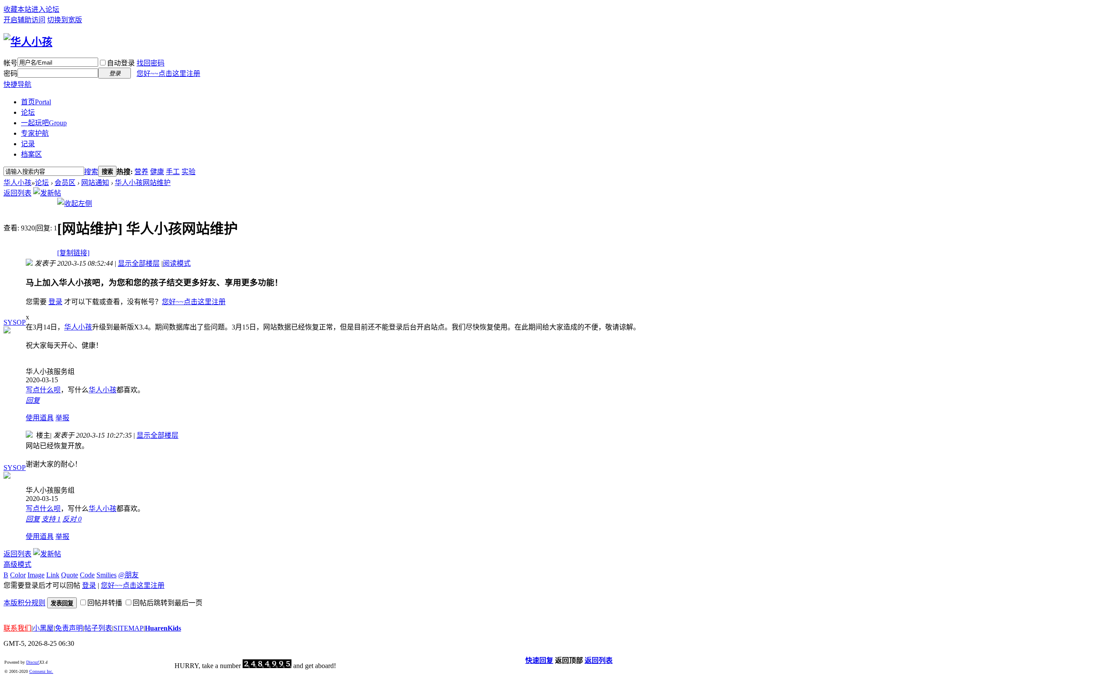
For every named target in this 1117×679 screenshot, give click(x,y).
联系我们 (17, 628)
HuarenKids (163, 628)
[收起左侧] (74, 203)
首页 (36, 102)
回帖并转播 (104, 603)
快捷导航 (17, 84)
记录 (28, 143)
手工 (173, 171)
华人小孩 (17, 182)
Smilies (106, 575)
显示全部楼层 (139, 263)
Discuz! (32, 662)
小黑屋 (43, 628)
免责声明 (69, 628)
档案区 (31, 154)
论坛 (28, 112)
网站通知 (95, 182)
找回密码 (150, 63)
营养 (141, 171)
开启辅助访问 (24, 20)
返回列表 (17, 193)
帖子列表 (98, 628)
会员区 (65, 182)
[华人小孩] (27, 42)
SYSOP (14, 322)
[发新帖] (47, 193)
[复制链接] (73, 253)
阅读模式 (177, 263)
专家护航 (35, 133)
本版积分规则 (24, 603)
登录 (55, 301)
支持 (51, 519)
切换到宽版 (64, 20)
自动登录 (121, 63)
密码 (10, 73)
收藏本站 (17, 9)
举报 (62, 418)
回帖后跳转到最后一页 (167, 603)
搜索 (91, 171)
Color (18, 575)
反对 (72, 519)
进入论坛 (45, 9)
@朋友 (128, 575)
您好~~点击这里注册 (168, 73)
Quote (69, 575)
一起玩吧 (44, 123)
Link (52, 575)
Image (36, 575)
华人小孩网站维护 (143, 182)
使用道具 (40, 418)
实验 (188, 171)
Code (87, 575)
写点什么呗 (43, 390)
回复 (33, 400)
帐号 (10, 63)
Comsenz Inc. (41, 671)
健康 (157, 171)
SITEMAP (128, 628)
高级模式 (17, 564)
